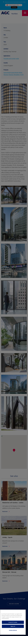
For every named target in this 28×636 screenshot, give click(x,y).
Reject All (13, 626)
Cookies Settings (13, 630)
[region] (13, 622)
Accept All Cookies (13, 622)
